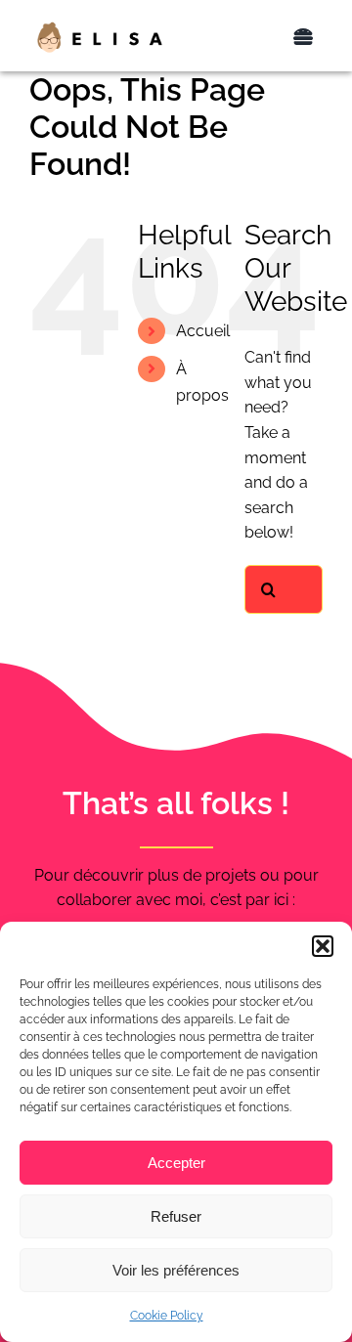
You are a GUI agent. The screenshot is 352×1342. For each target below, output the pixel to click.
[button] (322, 946)
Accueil (203, 331)
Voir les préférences (176, 1270)
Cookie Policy (166, 1315)
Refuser (176, 1216)
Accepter (176, 1162)
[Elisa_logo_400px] (99, 28)
